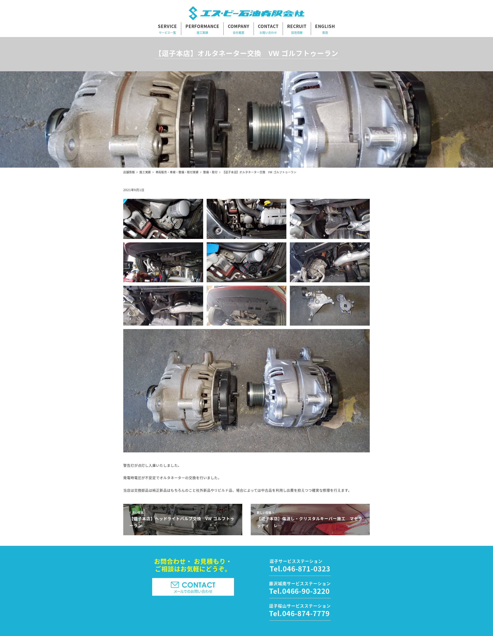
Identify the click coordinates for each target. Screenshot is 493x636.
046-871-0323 (306, 568)
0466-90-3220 (306, 591)
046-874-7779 (306, 613)
